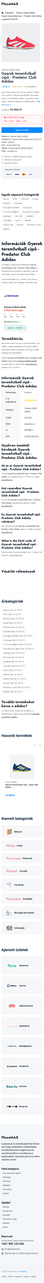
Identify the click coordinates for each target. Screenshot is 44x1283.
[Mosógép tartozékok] (9, 912)
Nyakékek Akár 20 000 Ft (13, 661)
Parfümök (6, 203)
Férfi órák (18, 216)
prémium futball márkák (27, 361)
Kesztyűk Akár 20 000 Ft (13, 683)
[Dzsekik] (12, 871)
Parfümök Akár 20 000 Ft (13, 627)
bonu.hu (22, 1086)
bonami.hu (24, 1066)
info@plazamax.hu (12, 1249)
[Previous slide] (34, 745)
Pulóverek (24, 199)
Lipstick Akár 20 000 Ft (12, 670)
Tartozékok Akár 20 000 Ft (14, 666)
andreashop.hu (26, 1006)
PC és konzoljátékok (10, 211)
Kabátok (6, 229)
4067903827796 (13, 145)
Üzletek (4, 1276)
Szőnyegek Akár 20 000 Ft (14, 640)
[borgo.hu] (11, 1106)
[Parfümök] (9, 884)
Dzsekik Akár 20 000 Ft (12, 623)
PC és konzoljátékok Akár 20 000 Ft (17, 644)
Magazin (26, 1276)
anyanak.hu (24, 1026)
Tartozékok (7, 220)
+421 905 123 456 (12, 1243)
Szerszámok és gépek (30, 211)
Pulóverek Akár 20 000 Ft (13, 618)
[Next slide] (40, 745)
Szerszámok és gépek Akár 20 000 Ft (18, 648)
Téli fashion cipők (34, 224)
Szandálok (18, 203)
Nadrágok (7, 216)
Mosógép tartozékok (11, 207)
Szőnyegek (27, 207)
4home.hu (23, 965)
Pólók (15, 199)
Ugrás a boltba (22, 130)
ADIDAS (11, 142)
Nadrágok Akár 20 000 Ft (13, 653)
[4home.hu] (11, 965)
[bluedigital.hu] (11, 1046)
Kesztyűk (20, 224)
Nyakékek (29, 216)
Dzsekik (35, 199)
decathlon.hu (12, 151)
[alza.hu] (11, 985)
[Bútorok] (9, 831)
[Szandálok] (13, 899)
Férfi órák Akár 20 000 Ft (13, 657)
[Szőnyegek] (9, 927)
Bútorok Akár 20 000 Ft (12, 610)
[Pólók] (10, 845)
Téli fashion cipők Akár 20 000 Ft (16, 687)
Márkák (10, 1276)
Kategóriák (18, 1276)
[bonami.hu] (11, 1066)
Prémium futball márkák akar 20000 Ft (27, 139)
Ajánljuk (33, 1276)
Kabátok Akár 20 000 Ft (13, 691)
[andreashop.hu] (11, 1005)
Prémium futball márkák (10, 69)
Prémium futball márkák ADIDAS (20, 148)
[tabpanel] (20, 42)
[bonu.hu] (11, 1086)
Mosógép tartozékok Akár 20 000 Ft (17, 636)
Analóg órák (8, 224)
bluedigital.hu (25, 1046)
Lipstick (18, 220)
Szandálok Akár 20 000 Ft (13, 631)
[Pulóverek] (13, 858)
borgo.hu (23, 1106)
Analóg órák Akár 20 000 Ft (14, 678)
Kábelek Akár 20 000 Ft (12, 674)
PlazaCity (23, 1271)
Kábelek (28, 220)
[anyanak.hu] (11, 1025)
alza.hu (22, 986)
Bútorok (6, 199)
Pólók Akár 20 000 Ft (12, 614)
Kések (5, 1227)
